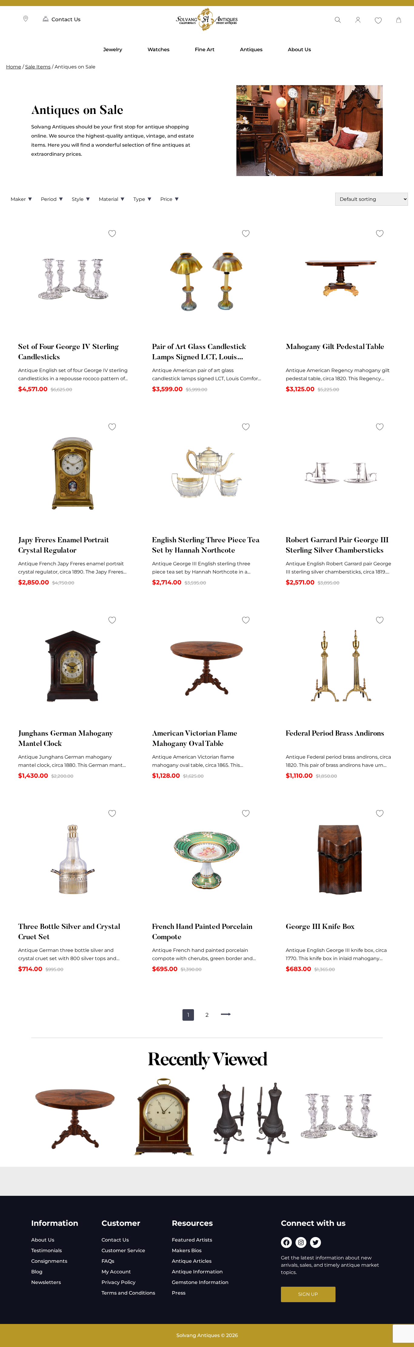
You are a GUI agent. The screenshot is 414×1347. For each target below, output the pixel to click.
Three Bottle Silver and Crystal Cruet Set (69, 932)
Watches (158, 49)
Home (13, 67)
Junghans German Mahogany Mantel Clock (65, 739)
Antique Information (197, 1272)
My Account (116, 1272)
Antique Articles (192, 1261)
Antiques (251, 49)
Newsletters (46, 1282)
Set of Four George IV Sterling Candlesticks (68, 352)
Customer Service (123, 1250)
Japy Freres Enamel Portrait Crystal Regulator (63, 545)
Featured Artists (192, 1240)
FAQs (108, 1261)
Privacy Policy (118, 1282)
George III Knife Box (320, 927)
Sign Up (308, 1294)
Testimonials (46, 1250)
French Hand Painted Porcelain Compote (202, 932)
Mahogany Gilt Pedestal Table (335, 347)
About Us (299, 49)
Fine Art (205, 49)
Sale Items (38, 67)
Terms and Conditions (128, 1293)
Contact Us (66, 19)
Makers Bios (187, 1250)
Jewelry (112, 49)
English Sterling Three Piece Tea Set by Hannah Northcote (206, 545)
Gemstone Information (200, 1282)
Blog (36, 1272)
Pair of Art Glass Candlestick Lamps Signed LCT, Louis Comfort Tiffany (199, 353)
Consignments (49, 1261)
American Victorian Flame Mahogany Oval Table (194, 739)
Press (178, 1293)
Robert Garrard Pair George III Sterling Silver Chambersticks (337, 545)
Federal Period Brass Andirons (335, 733)
